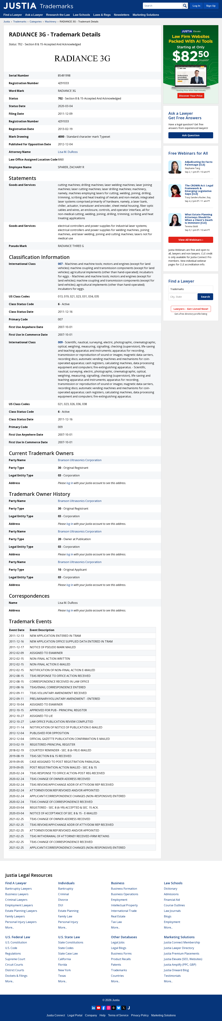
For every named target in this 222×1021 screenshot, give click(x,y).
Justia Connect (55, 1015)
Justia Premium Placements (181, 953)
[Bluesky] (119, 1008)
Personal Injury (68, 922)
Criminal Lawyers (16, 900)
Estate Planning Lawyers (21, 911)
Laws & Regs (102, 14)
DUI (60, 905)
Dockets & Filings (16, 976)
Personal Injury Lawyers (21, 922)
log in (69, 483)
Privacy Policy (140, 1015)
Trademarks (19, 21)
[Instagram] (108, 1008)
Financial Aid (172, 900)
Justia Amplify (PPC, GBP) (180, 965)
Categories (36, 21)
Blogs (167, 916)
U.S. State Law (69, 937)
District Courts (14, 970)
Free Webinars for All (188, 153)
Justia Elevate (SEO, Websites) (183, 959)
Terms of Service (118, 1015)
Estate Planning (68, 911)
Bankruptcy (65, 888)
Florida (62, 965)
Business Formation (124, 888)
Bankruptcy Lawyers (18, 888)
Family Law (65, 916)
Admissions (171, 894)
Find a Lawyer (12, 14)
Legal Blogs (118, 948)
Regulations (13, 953)
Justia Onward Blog (176, 970)
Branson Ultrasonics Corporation (79, 460)
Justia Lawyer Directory (179, 948)
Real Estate (118, 916)
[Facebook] (103, 1008)
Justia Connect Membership (182, 942)
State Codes (66, 948)
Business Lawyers (16, 894)
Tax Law (116, 922)
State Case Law (68, 953)
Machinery (50, 21)
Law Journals (172, 911)
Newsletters (121, 14)
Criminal (63, 894)
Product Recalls (121, 959)
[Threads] (114, 1008)
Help (102, 1015)
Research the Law (58, 14)
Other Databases (124, 937)
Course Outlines (174, 905)
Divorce (63, 900)
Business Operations (124, 894)
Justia (6, 21)
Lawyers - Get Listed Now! (191, 308)
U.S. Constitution (16, 942)
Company (91, 1015)
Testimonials (172, 976)
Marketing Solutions (146, 14)
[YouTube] (98, 1008)
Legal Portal (74, 1015)
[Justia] (19, 6)
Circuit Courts (14, 965)
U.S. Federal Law (17, 937)
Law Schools (81, 14)
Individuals (66, 883)
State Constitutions (70, 942)
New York (64, 970)
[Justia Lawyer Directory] (129, 1008)
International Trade (124, 911)
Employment (119, 900)
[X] (124, 1008)
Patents (116, 965)
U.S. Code (11, 948)
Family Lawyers (15, 916)
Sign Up (211, 5)
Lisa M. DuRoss (68, 152)
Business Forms (121, 953)
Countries (117, 976)
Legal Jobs (118, 942)
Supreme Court (15, 959)
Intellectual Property (124, 905)
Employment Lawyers (19, 905)
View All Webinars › (190, 239)
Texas (62, 976)
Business (117, 883)
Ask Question (190, 135)
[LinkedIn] (93, 1008)
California (64, 959)
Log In (196, 5)
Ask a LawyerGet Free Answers (185, 115)
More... (9, 927)
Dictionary (170, 888)
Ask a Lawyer (34, 14)
